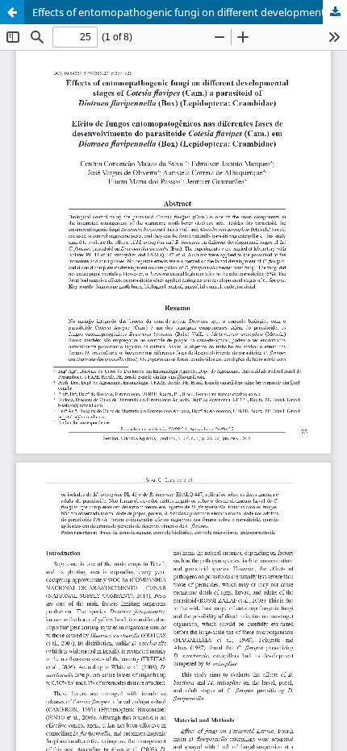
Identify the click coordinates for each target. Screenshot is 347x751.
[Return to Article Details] (12, 12)
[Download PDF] (335, 12)
